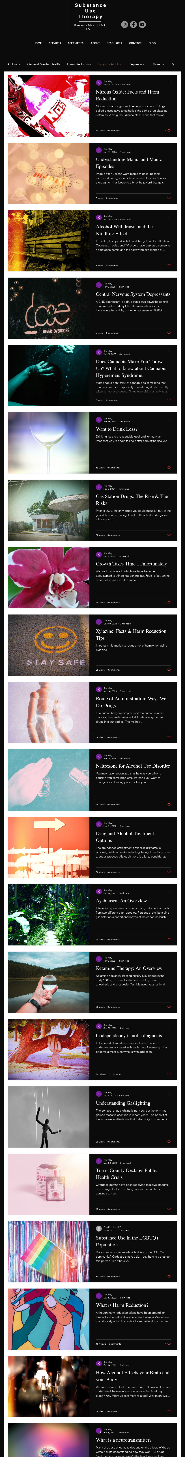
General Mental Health (43, 64)
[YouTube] (142, 24)
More (156, 64)
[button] (95, 43)
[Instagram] (124, 24)
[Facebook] (133, 24)
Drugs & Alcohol (110, 64)
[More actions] (170, 83)
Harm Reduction (79, 64)
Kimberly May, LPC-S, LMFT (90, 27)
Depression (137, 64)
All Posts (14, 64)
